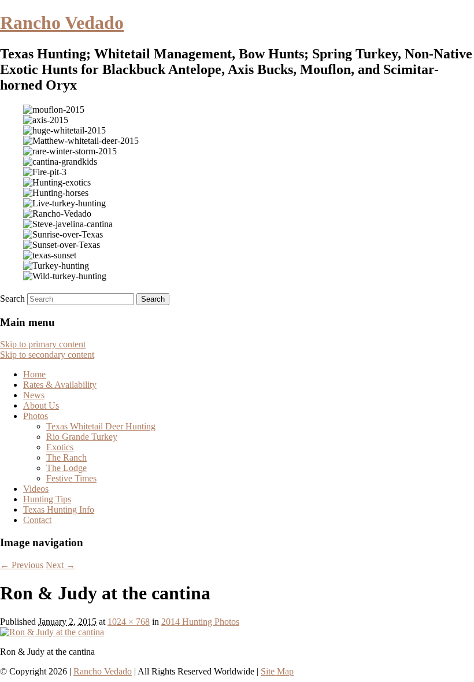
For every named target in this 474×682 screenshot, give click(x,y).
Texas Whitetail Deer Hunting (100, 426)
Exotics (59, 447)
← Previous (21, 565)
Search (12, 298)
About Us (41, 405)
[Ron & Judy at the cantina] (52, 632)
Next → (60, 565)
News (34, 395)
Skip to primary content (43, 344)
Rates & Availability (60, 385)
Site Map (277, 671)
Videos (36, 489)
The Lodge (66, 468)
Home (34, 374)
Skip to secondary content (47, 354)
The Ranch (66, 457)
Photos (35, 416)
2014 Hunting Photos (200, 622)
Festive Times (71, 478)
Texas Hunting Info (58, 509)
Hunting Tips (47, 499)
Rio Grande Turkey (81, 437)
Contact (37, 520)
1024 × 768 (129, 622)
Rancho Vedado (62, 22)
